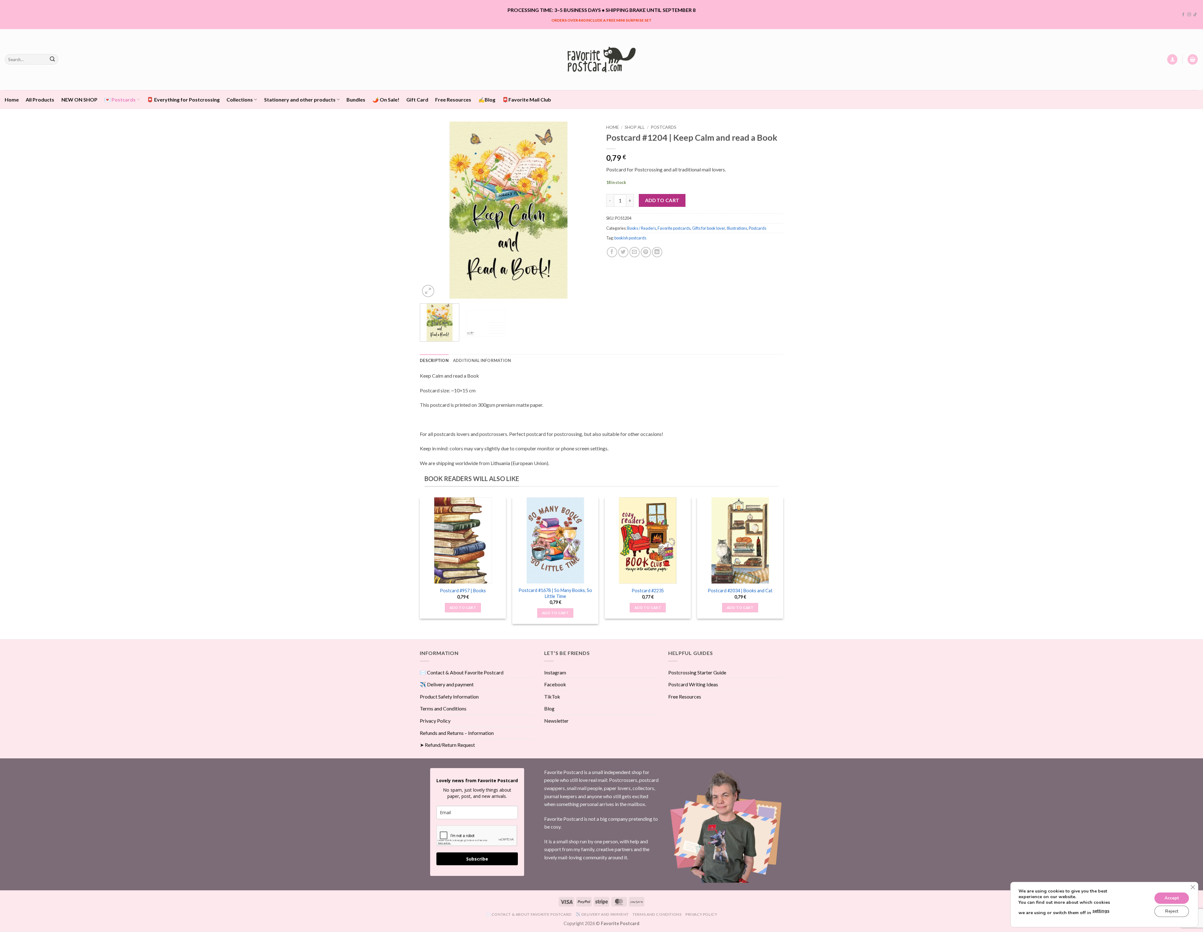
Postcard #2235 (648, 590)
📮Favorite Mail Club (526, 99)
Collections (240, 99)
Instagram (555, 672)
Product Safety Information (449, 696)
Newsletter (556, 721)
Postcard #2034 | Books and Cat (740, 590)
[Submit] (52, 59)
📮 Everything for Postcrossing (183, 99)
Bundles (355, 99)
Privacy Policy (435, 721)
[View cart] (1193, 59)
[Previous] (431, 210)
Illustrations (736, 228)
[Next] (585, 210)
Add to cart (662, 200)
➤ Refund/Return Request (447, 745)
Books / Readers (641, 228)
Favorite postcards (674, 228)
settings (1100, 911)
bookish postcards (630, 237)
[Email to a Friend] (634, 252)
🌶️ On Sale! (385, 99)
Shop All (635, 127)
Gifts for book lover (708, 228)
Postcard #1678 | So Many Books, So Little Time (555, 593)
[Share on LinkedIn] (657, 252)
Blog (549, 708)
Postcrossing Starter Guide (697, 672)
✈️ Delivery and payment (447, 684)
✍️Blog (486, 99)
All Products (40, 99)
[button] (1172, 59)
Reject (1171, 911)
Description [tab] (434, 360)
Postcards (663, 127)
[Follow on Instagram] (1189, 15)
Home (12, 99)
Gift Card (417, 99)
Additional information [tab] (482, 360)
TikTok (552, 696)
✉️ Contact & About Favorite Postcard (461, 672)
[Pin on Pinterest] (646, 252)
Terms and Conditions (443, 708)
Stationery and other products (300, 99)
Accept (1171, 898)
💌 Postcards (120, 99)
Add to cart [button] (463, 607)
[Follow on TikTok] (1195, 15)
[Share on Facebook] (612, 252)
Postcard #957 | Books (463, 590)
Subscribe (477, 859)
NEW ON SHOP (79, 99)
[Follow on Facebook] (1183, 15)
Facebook (555, 684)
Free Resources (453, 99)
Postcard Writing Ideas (693, 684)
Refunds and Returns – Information (457, 733)
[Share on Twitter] (623, 252)
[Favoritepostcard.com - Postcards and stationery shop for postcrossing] (601, 59)
